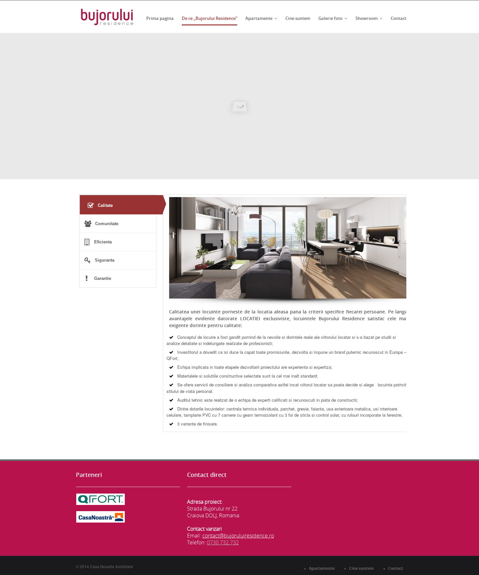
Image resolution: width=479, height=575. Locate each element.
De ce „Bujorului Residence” (209, 18)
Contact (398, 18)
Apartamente (258, 18)
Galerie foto (330, 18)
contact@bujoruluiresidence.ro (238, 535)
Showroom (367, 18)
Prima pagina (160, 18)
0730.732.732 (223, 542)
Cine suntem (297, 18)
